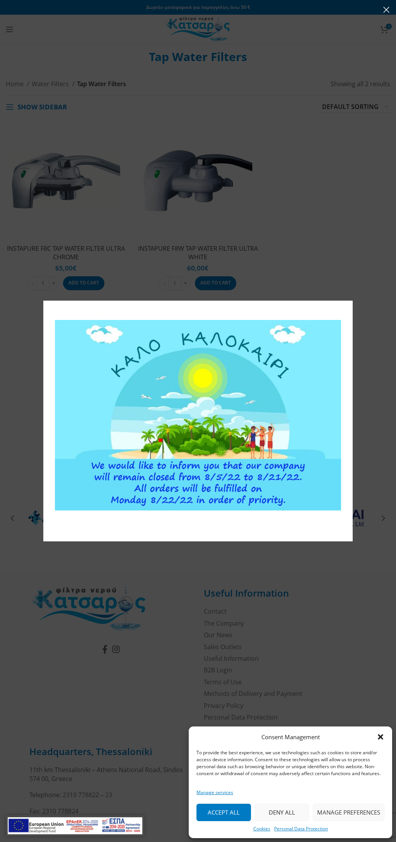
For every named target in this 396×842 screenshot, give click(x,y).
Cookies (261, 828)
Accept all (224, 812)
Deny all (282, 812)
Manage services (214, 792)
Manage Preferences (348, 812)
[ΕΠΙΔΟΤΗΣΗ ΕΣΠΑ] (75, 825)
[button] (380, 737)
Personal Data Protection (301, 828)
